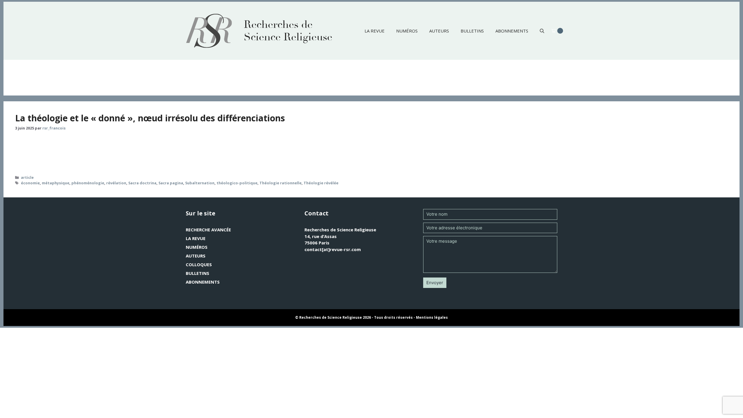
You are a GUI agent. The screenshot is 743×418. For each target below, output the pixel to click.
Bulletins (472, 31)
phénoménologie (87, 182)
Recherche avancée (208, 230)
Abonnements (511, 31)
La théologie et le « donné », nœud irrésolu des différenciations (150, 118)
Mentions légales (432, 317)
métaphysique (55, 182)
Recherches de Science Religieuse (288, 30)
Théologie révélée (321, 182)
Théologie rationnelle (280, 182)
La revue (375, 31)
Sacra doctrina (142, 182)
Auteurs (439, 31)
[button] (542, 30)
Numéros (407, 31)
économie (30, 182)
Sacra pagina (170, 182)
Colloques (199, 264)
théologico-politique (237, 182)
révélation (116, 182)
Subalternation (199, 182)
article (27, 177)
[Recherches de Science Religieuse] (209, 30)
